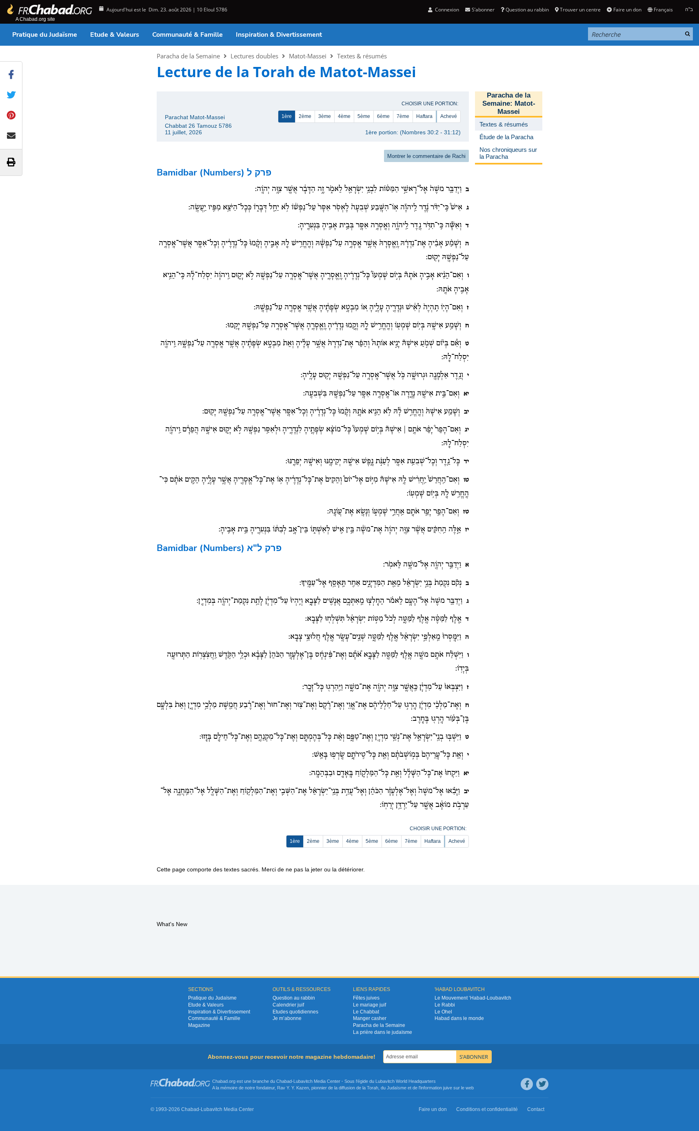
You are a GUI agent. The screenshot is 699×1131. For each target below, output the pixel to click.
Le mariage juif (369, 1005)
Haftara (424, 116)
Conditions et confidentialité (487, 1109)
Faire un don (627, 9)
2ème (305, 116)
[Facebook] (527, 1084)
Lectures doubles (254, 56)
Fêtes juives (366, 998)
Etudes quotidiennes (295, 1012)
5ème (363, 116)
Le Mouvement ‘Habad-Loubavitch (473, 998)
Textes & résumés (362, 56)
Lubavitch (303, 1081)
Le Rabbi (445, 1005)
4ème (344, 116)
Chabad (284, 1081)
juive (447, 1087)
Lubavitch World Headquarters (405, 1081)
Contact (535, 1109)
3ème (324, 116)
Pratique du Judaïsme (44, 34)
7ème (403, 116)
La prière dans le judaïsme (382, 1032)
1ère (287, 116)
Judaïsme (396, 1087)
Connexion (446, 9)
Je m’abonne (287, 1018)
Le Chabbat (366, 1012)
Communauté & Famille (187, 34)
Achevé (448, 116)
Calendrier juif (288, 1005)
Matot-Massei (307, 56)
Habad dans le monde (459, 1018)
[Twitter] (542, 1084)
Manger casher (369, 1018)
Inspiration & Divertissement (279, 34)
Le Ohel (443, 1012)
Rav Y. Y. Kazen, (293, 1087)
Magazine (199, 1025)
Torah (372, 1087)
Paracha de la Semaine (188, 56)
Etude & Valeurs (114, 34)
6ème (383, 116)
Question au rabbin (527, 9)
